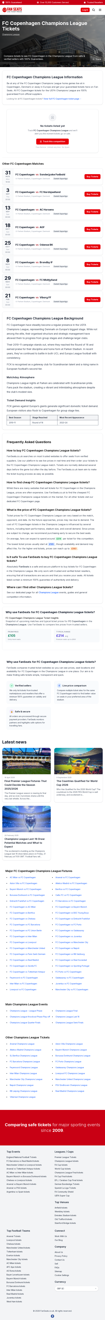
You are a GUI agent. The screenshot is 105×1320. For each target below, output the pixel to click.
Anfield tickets (61, 1208)
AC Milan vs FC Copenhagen (23, 877)
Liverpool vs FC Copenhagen (23, 989)
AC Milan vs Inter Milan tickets (20, 1172)
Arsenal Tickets (14, 1236)
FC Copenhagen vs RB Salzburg (70, 954)
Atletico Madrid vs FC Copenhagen (71, 883)
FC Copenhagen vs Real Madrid (24, 960)
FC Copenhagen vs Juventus (69, 936)
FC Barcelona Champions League (25, 1061)
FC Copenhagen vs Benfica (22, 913)
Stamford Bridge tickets (65, 1223)
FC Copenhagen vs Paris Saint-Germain (27, 954)
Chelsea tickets (13, 1244)
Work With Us (61, 1236)
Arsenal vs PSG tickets (17, 1188)
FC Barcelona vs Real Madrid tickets (23, 1161)
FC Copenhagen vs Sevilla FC (23, 966)
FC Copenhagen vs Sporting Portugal (72, 966)
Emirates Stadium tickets (65, 1215)
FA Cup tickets (61, 1165)
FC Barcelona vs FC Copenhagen (71, 901)
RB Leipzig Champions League (23, 1091)
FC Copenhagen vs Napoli (67, 948)
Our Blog (59, 1240)
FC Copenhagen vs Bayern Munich (71, 907)
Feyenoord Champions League (24, 1067)
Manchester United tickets (18, 1248)
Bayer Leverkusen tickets (18, 1274)
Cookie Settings (62, 1275)
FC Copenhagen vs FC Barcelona (25, 924)
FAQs (57, 1267)
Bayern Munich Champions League (71, 1050)
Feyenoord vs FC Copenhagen (24, 978)
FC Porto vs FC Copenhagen (68, 972)
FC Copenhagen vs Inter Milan (23, 936)
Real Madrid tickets (15, 1294)
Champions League (11, 34)
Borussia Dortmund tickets (18, 1282)
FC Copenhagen (25, 501)
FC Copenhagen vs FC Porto (68, 924)
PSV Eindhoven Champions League (71, 1085)
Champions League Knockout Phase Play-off (30, 1016)
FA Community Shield (64, 1192)
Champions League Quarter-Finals (25, 1022)
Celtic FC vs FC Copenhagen (69, 895)
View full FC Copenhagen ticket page (61, 99)
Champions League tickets (66, 1161)
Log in (85, 10)
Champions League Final (67, 1011)
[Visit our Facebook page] (52, 1316)
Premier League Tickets (65, 1157)
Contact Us (60, 1260)
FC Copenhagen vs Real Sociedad (71, 960)
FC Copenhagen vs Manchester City (72, 942)
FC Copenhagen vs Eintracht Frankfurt (73, 919)
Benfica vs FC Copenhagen (68, 889)
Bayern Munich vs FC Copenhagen (25, 889)
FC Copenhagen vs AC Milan (23, 907)
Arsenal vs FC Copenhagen (68, 877)
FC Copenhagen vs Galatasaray (70, 930)
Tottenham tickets (15, 1251)
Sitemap (58, 1271)
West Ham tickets (14, 1301)
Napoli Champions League (21, 1085)
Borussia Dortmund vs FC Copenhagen (27, 895)
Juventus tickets (14, 1298)
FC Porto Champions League (68, 1061)
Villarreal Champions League (23, 1097)
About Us (59, 1252)
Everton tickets (13, 1255)
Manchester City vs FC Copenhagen (72, 989)
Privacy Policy (61, 1256)
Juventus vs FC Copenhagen (69, 983)
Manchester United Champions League (73, 1079)
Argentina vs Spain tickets (18, 1192)
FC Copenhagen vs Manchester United (27, 948)
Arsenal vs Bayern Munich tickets (21, 1184)
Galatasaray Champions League (70, 1067)
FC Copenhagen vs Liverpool (23, 942)
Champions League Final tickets (69, 1172)
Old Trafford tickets (63, 1219)
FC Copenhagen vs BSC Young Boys (72, 913)
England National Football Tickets (22, 1157)
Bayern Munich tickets (16, 1278)
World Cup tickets (63, 1169)
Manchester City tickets (17, 1259)
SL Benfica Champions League (23, 1055)
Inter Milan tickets (14, 1290)
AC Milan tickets (14, 1263)
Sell (56, 1264)
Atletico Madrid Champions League (25, 1050)
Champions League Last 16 (67, 1016)
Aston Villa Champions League (69, 1044)
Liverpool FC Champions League (70, 1073)
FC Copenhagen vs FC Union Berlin (26, 930)
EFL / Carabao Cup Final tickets (69, 1180)
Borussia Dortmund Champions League (73, 1055)
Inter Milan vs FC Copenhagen (23, 983)
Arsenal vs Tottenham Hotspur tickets (23, 1169)
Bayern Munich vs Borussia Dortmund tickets (26, 1176)
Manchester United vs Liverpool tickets (24, 1165)
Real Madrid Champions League (70, 1091)
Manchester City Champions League (26, 1079)
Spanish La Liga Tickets (65, 1188)
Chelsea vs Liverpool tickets (19, 1180)
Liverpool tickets (14, 1240)
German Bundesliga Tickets (67, 1184)
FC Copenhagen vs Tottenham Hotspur (27, 972)
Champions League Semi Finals (69, 1022)
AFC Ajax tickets (14, 1267)
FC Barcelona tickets (16, 1286)
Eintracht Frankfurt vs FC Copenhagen (27, 901)
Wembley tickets (62, 1211)
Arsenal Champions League (22, 1044)
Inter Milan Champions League (23, 1073)
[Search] (93, 10)
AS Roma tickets (14, 1271)
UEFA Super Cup (62, 1195)
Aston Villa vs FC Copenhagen (23, 883)
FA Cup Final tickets (63, 1176)
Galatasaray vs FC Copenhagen (70, 978)
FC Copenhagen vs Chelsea (22, 919)
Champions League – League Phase (26, 1011)
